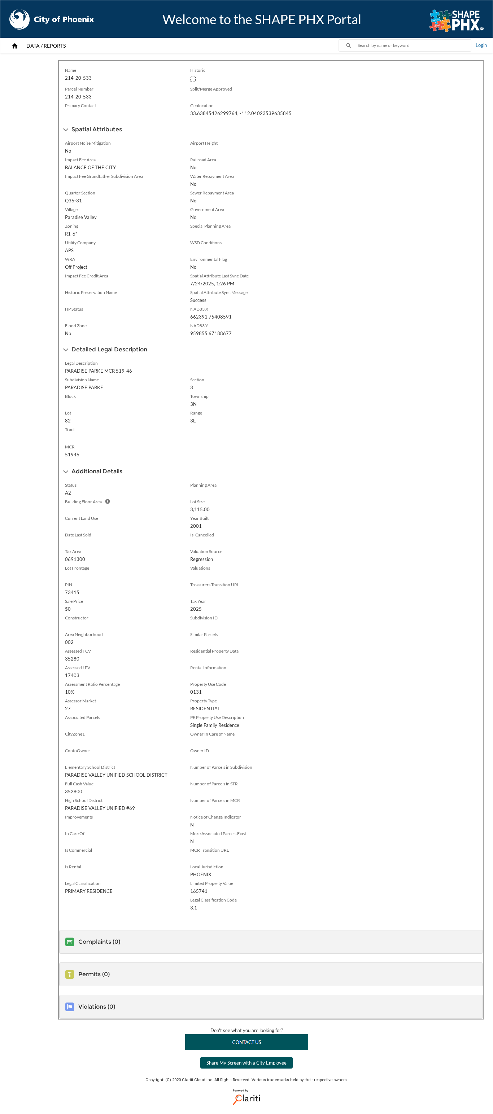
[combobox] (414, 45)
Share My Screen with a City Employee (246, 1063)
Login (481, 45)
